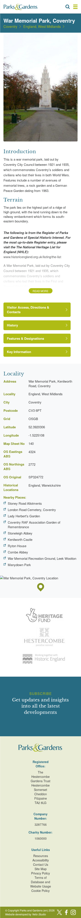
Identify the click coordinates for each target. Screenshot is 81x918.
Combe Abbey (18, 552)
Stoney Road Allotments (25, 503)
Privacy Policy (40, 873)
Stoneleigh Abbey (20, 533)
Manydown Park (19, 564)
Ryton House (17, 545)
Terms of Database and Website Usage (40, 881)
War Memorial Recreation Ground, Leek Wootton (42, 558)
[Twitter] (59, 912)
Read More (40, 291)
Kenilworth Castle (20, 539)
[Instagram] (73, 912)
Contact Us (40, 864)
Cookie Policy (40, 890)
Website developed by (25, 914)
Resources (40, 856)
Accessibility (40, 860)
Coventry (10, 27)
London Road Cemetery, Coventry (32, 509)
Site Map (41, 869)
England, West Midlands (42, 27)
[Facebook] (66, 912)
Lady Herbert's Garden (24, 516)
